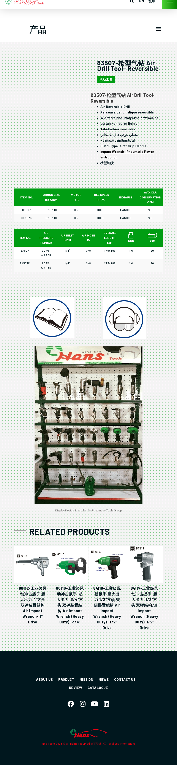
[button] (158, 29)
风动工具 (106, 79)
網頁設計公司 (99, 743)
